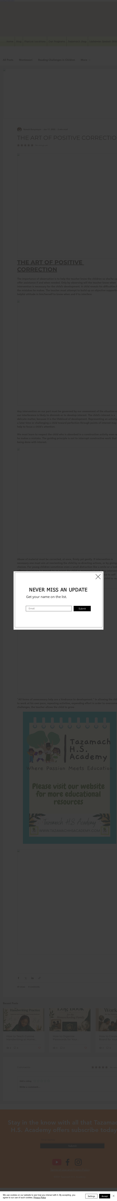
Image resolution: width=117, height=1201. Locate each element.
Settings (91, 1196)
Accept (105, 1196)
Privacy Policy (40, 1197)
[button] (98, 576)
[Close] (113, 1196)
